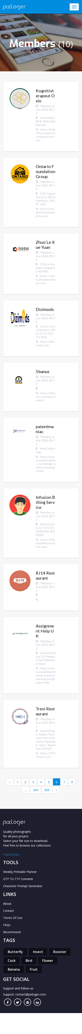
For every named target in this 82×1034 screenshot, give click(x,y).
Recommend (12, 932)
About (7, 904)
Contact (8, 911)
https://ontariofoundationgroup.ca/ (45, 212)
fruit (34, 969)
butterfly (15, 951)
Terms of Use (12, 918)
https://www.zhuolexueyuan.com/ (45, 279)
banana (14, 969)
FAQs (7, 925)
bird (29, 960)
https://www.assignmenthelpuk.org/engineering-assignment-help (46, 675)
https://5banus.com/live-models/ (46, 396)
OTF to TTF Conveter (18, 879)
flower (47, 960)
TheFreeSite (11, 855)
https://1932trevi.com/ (45, 754)
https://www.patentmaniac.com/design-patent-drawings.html (46, 464)
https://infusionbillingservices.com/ (45, 543)
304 (35, 790)
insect (38, 951)
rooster (59, 951)
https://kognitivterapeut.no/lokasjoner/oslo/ (46, 135)
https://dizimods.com (45, 343)
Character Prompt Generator (22, 886)
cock (12, 960)
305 (46, 790)
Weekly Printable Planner (20, 872)
